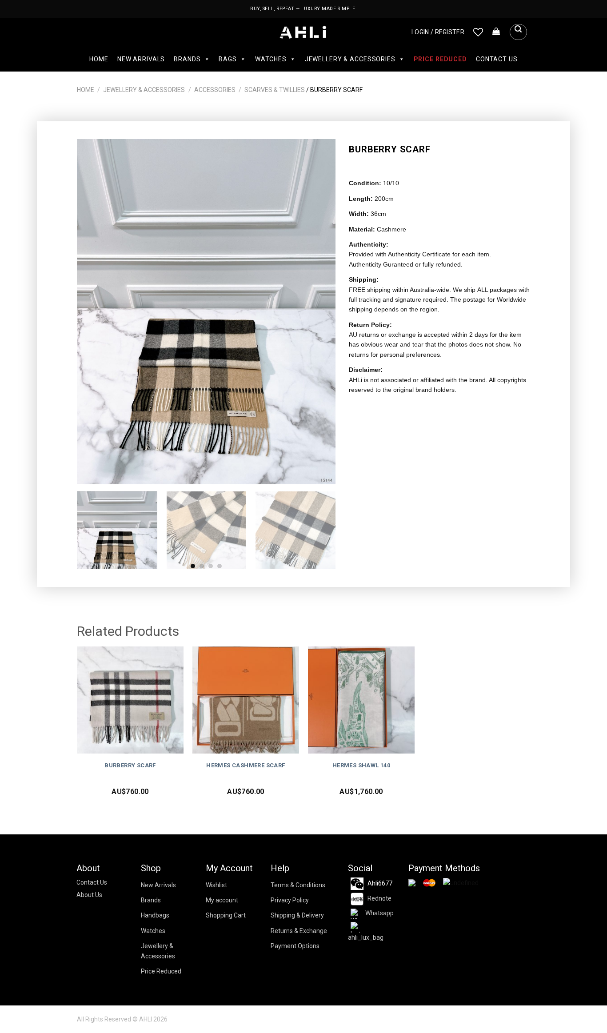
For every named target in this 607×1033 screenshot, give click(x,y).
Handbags (155, 915)
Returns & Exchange (299, 930)
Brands (187, 59)
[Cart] (496, 32)
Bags (227, 59)
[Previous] (93, 311)
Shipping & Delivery (297, 915)
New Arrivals (141, 59)
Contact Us (497, 59)
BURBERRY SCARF (130, 765)
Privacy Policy (290, 900)
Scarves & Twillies (274, 89)
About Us (89, 894)
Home (98, 59)
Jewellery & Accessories (350, 59)
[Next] (319, 311)
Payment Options (295, 945)
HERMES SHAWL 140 (361, 765)
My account (222, 900)
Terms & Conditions (298, 885)
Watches (271, 59)
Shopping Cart (226, 915)
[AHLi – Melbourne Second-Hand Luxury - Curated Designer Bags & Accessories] (304, 32)
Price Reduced (440, 59)
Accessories (215, 89)
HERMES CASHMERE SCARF (245, 765)
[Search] (518, 32)
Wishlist (216, 885)
